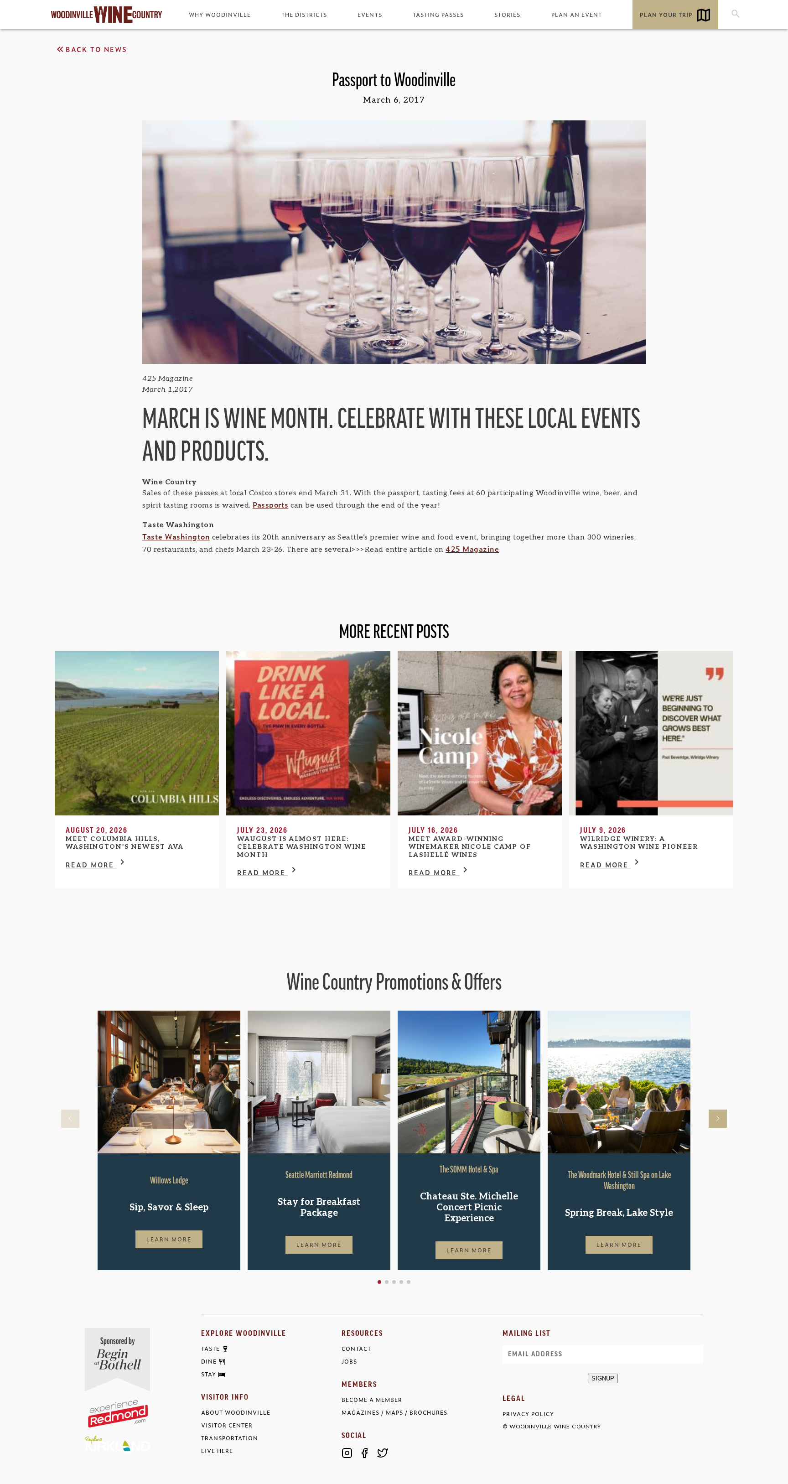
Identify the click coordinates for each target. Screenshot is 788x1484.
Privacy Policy (528, 1414)
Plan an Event (576, 14)
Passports (271, 504)
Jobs (349, 1361)
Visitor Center (227, 1425)
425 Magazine (472, 548)
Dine (209, 1361)
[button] (379, 1282)
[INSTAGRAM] (347, 1453)
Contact (356, 1348)
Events (370, 14)
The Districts (304, 14)
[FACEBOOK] (364, 1453)
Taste (210, 1349)
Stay (208, 1374)
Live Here (217, 1451)
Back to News (96, 49)
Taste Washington (176, 536)
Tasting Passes (438, 14)
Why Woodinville (220, 14)
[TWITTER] (382, 1453)
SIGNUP (602, 1378)
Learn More (169, 1239)
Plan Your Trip (666, 14)
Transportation (229, 1438)
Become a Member (372, 1399)
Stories (507, 14)
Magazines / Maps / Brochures (394, 1412)
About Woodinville (235, 1412)
